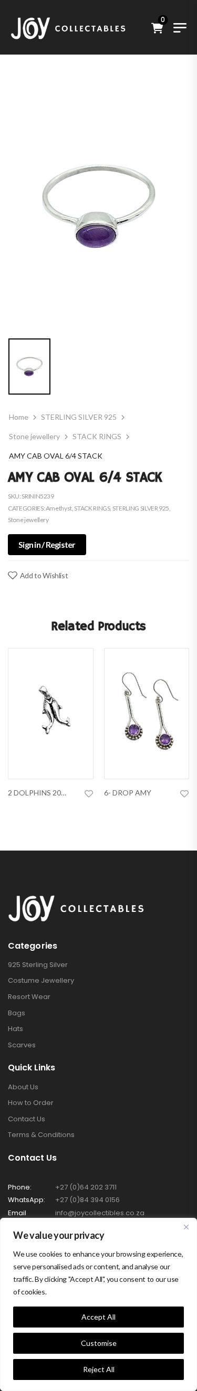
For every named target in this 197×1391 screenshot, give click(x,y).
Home (18, 416)
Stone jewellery (34, 436)
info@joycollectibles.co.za (99, 1213)
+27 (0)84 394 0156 (87, 1200)
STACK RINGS (96, 436)
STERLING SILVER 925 (79, 416)
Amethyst (59, 508)
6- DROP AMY (127, 792)
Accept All (98, 1316)
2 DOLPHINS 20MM (41, 792)
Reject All (99, 1369)
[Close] (186, 1226)
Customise (99, 1343)
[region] (98, 1304)
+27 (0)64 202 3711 (86, 1187)
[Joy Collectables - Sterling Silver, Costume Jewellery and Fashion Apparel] (68, 27)
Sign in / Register (47, 544)
